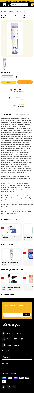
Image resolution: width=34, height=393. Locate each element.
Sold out (9, 82)
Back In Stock (24, 82)
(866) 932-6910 (18, 339)
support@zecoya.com (14, 345)
